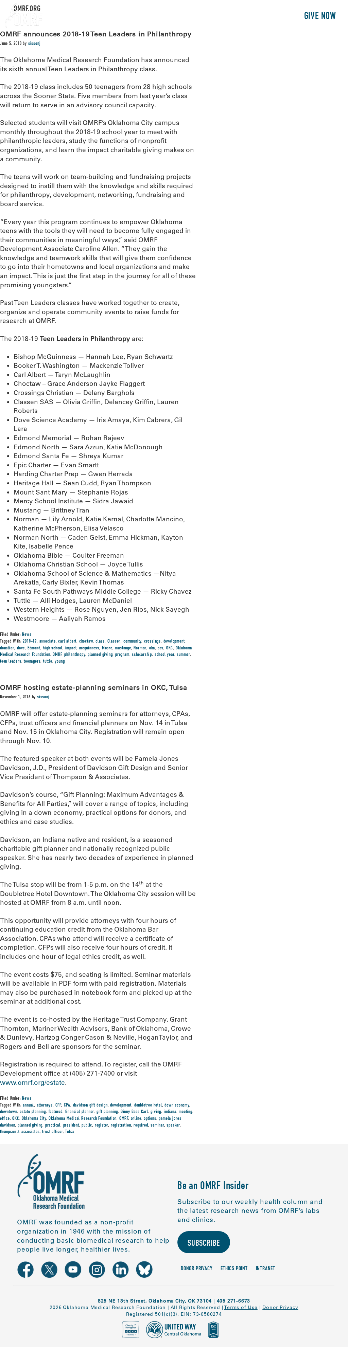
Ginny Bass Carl (134, 1112)
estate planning (33, 1112)
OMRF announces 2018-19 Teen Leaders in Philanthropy (96, 34)
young (60, 661)
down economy (176, 1105)
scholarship (142, 654)
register (101, 1125)
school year (164, 654)
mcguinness (89, 648)
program (122, 654)
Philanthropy (268, 17)
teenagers (32, 661)
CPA (67, 1105)
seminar (157, 1125)
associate (47, 641)
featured (56, 1112)
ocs (160, 648)
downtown (8, 1112)
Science (183, 17)
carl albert (67, 641)
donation (7, 648)
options (150, 1118)
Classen (114, 641)
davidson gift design (90, 1105)
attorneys (45, 1105)
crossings (152, 641)
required (141, 1125)
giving (156, 1112)
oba (152, 648)
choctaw (86, 641)
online (136, 1118)
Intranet (265, 1269)
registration (121, 1125)
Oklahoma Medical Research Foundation (83, 1118)
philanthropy (74, 654)
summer (183, 654)
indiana (170, 1112)
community (132, 641)
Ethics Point (234, 1269)
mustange (123, 648)
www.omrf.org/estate (32, 1082)
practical (52, 1125)
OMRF (57, 654)
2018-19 (30, 641)
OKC (169, 648)
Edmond (34, 648)
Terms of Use (241, 1307)
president (71, 1125)
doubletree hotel (148, 1105)
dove (21, 648)
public (87, 1125)
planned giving (100, 654)
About (150, 17)
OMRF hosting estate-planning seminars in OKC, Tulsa (93, 687)
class (100, 641)
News (26, 634)
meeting (185, 1112)
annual (28, 1105)
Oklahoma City (34, 1118)
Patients (220, 17)
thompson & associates (20, 1132)
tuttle (47, 661)
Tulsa (69, 1132)
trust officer (52, 1132)
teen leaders (10, 661)
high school (53, 648)
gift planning (107, 1112)
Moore (107, 648)
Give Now (320, 17)
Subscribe (204, 1244)
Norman (140, 648)
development (174, 641)
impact (71, 648)
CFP (58, 1105)
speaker (173, 1125)
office (5, 1118)
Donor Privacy (196, 1269)
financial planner (79, 1112)
